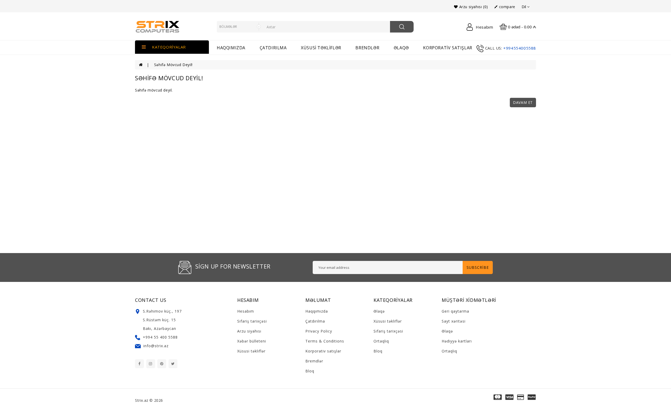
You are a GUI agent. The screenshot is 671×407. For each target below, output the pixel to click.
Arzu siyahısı (249, 331)
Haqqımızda (231, 47)
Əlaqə (379, 311)
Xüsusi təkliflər (321, 47)
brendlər (367, 47)
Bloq (309, 370)
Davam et (523, 102)
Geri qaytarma (455, 311)
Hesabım (245, 311)
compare (506, 6)
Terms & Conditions (324, 341)
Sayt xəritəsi (454, 321)
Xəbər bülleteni (251, 341)
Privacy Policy (318, 331)
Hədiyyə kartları (457, 341)
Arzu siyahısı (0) (473, 6)
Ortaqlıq (381, 341)
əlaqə (401, 47)
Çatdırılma (273, 47)
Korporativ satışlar (447, 47)
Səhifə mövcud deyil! (173, 64)
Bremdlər (314, 360)
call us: (493, 48)
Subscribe (478, 267)
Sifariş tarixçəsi (252, 321)
